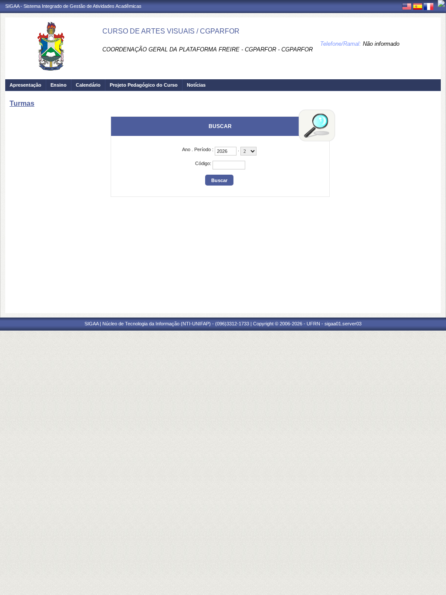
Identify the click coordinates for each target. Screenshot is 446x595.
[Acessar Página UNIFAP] (441, 3)
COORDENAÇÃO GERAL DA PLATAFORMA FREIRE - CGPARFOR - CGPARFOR (207, 49)
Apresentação (25, 85)
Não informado (381, 44)
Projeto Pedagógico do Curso (144, 85)
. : (198, 149)
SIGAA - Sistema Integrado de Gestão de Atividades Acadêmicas (73, 6)
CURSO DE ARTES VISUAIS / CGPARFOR (171, 31)
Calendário (88, 85)
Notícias (196, 85)
